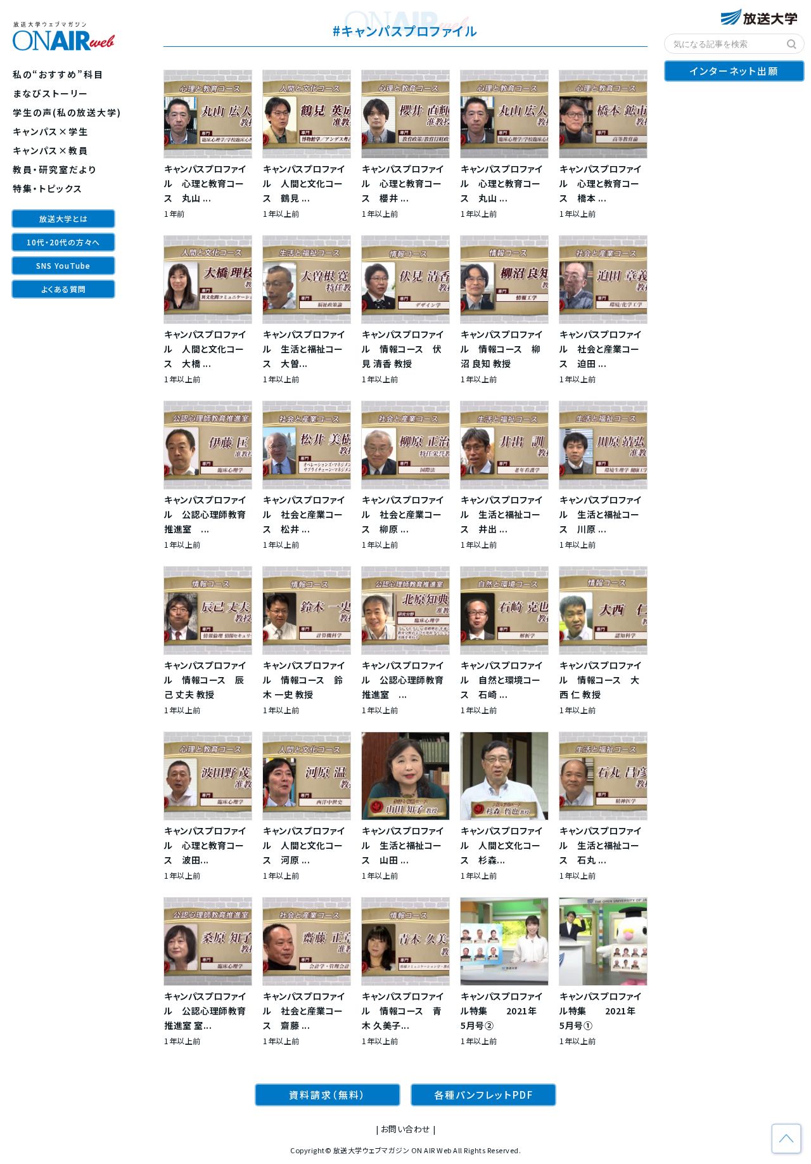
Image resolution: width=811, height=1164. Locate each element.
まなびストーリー (51, 93)
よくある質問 (63, 288)
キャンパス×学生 (51, 131)
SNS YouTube (63, 265)
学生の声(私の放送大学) (67, 112)
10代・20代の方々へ (63, 241)
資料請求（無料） (327, 1094)
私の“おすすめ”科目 (58, 74)
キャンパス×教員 (51, 150)
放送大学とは (63, 218)
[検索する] (792, 44)
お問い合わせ (406, 1129)
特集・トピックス (48, 188)
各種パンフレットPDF (483, 1094)
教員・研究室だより (55, 169)
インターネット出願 (734, 70)
